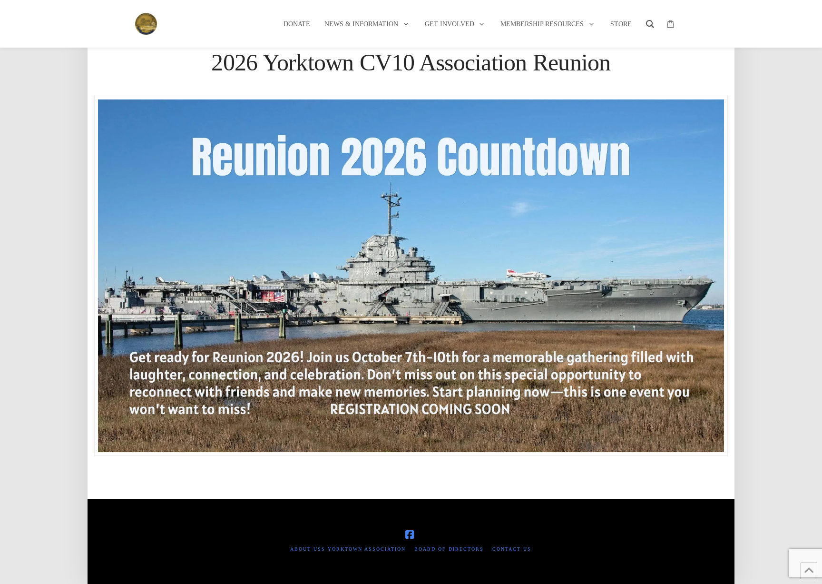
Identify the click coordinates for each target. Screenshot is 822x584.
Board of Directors (449, 549)
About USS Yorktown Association (348, 549)
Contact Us (511, 549)
